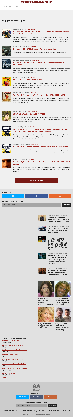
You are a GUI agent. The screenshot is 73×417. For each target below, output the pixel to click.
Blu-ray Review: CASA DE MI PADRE (27, 80)
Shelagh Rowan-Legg (9, 373)
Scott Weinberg (32, 111)
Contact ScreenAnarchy (27, 410)
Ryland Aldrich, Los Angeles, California (14, 368)
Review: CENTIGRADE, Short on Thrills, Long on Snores (35, 49)
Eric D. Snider (35, 60)
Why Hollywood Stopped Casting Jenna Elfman (45, 326)
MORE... (4, 378)
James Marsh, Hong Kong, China (12, 359)
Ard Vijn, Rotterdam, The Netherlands (14, 350)
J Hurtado (32, 77)
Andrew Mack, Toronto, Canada (12, 345)
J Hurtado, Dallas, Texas (10, 354)
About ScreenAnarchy (10, 410)
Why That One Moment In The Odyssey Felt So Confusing (62, 327)
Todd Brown (32, 92)
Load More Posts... (36, 180)
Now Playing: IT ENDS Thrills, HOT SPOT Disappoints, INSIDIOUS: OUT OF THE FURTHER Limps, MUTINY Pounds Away (58, 244)
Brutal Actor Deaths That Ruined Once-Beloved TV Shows (46, 302)
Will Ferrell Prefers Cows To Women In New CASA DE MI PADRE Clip (41, 95)
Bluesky (24, 396)
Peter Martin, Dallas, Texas (10, 340)
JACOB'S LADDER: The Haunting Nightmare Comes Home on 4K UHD (58, 272)
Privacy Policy (41, 410)
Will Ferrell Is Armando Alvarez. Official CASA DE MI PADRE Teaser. (40, 147)
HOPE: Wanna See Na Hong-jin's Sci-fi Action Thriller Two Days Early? (59, 230)
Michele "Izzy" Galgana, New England (14, 364)
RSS (51, 396)
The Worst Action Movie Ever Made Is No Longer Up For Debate (62, 302)
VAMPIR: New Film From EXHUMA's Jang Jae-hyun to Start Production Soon (58, 219)
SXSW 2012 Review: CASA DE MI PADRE (29, 114)
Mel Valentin (31, 29)
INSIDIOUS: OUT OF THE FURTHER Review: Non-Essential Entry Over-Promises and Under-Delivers (58, 260)
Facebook (37, 396)
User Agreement (54, 410)
